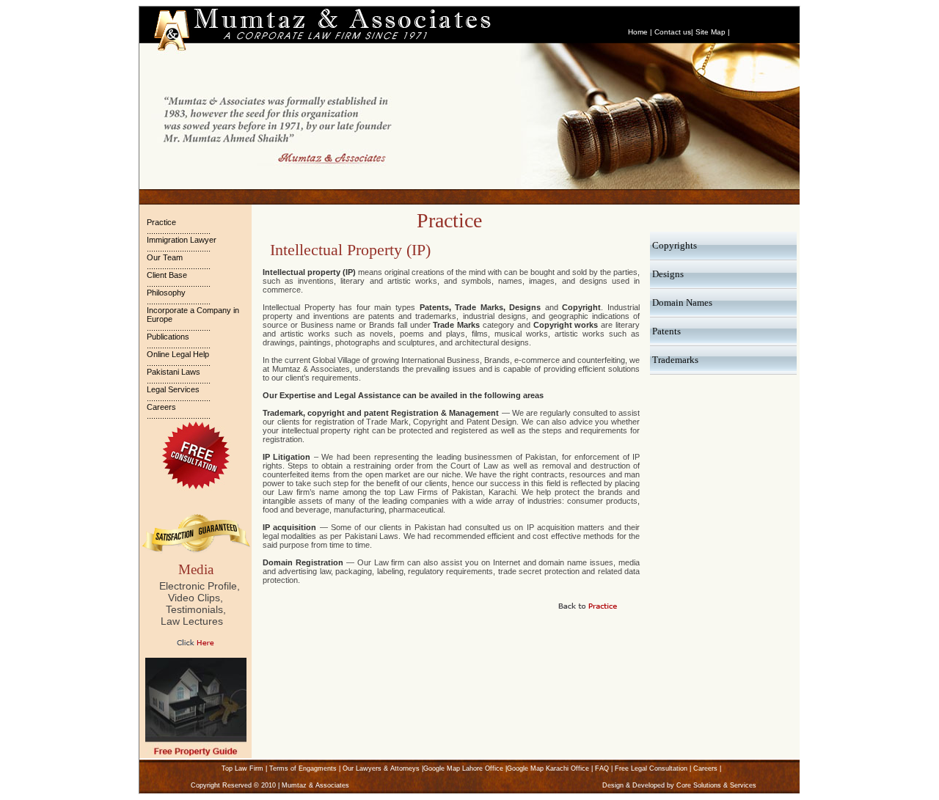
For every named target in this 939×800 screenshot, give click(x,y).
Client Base (167, 275)
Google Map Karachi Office (548, 768)
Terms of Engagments (303, 768)
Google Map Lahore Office (463, 768)
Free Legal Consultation (651, 768)
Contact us (672, 32)
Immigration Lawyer (181, 239)
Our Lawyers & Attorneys (381, 768)
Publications (168, 336)
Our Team (165, 257)
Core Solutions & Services (716, 785)
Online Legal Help (178, 354)
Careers (161, 407)
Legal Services (173, 389)
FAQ (602, 768)
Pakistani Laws (173, 371)
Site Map (710, 32)
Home (638, 32)
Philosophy (166, 292)
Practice (161, 222)
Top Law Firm (242, 768)
